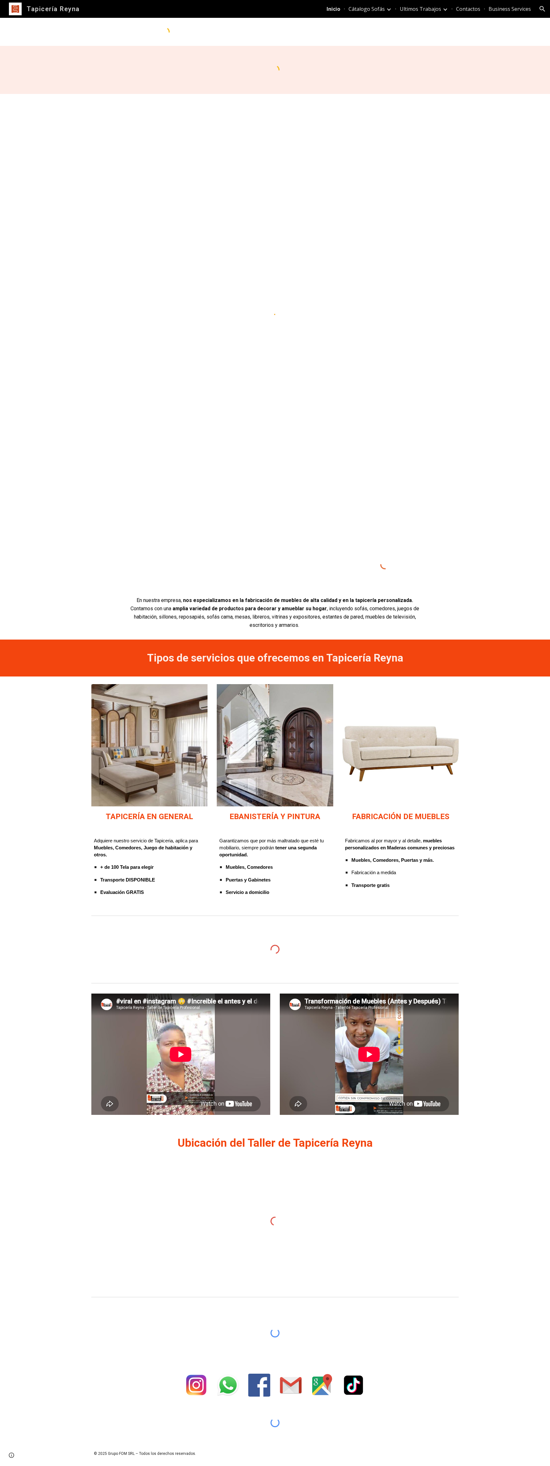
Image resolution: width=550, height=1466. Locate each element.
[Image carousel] (149, 745)
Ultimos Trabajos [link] (420, 8)
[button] (542, 9)
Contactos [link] (468, 8)
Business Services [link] (510, 8)
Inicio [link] (333, 8)
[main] (275, 613)
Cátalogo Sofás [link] (367, 8)
